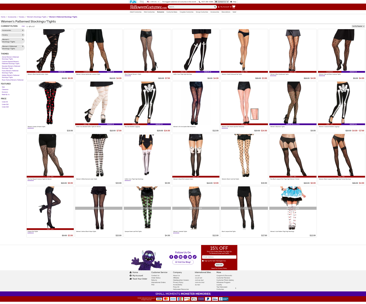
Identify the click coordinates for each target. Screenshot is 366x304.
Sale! (234, 12)
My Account (137, 275)
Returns (154, 280)
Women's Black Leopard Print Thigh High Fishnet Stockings (335, 179)
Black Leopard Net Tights (229, 231)
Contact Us (222, 2)
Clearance (5, 89)
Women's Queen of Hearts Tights (36, 126)
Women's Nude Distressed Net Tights (232, 74)
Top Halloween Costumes (222, 288)
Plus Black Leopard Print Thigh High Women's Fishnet (284, 179)
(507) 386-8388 (207, 2)
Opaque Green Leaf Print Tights (133, 231)
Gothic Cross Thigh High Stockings (182, 74)
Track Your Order (139, 279)
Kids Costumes (149, 12)
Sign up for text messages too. (215, 261)
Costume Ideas (172, 12)
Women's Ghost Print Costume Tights (183, 179)
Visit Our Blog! (184, 262)
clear (23, 26)
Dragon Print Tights (33, 231)
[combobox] (190, 7)
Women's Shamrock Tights (277, 126)
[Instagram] (185, 257)
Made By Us (6, 94)
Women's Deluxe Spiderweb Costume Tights (88, 74)
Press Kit (176, 287)
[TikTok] (195, 257)
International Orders (158, 282)
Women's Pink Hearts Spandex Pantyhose (233, 126)
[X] (176, 257)
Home (135, 272)
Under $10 (5, 104)
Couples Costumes (186, 12)
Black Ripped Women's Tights (133, 74)
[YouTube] (190, 257)
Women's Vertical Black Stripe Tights (86, 231)
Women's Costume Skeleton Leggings (329, 126)
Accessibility (177, 285)
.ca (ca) (197, 275)
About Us (176, 275)
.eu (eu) (197, 285)
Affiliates (176, 278)
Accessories (214, 12)
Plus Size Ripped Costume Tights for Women (40, 179)
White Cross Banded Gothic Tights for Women (88, 126)
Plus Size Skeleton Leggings (132, 126)
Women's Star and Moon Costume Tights (330, 74)
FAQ (152, 285)
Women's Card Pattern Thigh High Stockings (282, 231)
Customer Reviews (223, 278)
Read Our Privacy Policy (219, 268)
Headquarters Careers (181, 280)
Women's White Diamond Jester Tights (86, 179)
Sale (3, 87)
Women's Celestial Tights (180, 231)
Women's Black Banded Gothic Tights (38, 74)
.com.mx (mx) (199, 282)
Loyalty (219, 285)
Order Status (156, 278)
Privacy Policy (178, 282)
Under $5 (5, 102)
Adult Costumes (136, 12)
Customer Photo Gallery (225, 280)
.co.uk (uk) (198, 278)
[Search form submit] (215, 7)
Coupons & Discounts (224, 275)
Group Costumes (202, 12)
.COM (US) (153, 2)
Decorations (226, 12)
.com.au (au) (199, 280)
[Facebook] (171, 257)
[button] (224, 7)
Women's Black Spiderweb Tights (279, 74)
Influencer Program (223, 282)
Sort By (357, 26)
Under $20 (5, 107)
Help (234, 2)
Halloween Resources (181, 289)
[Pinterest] (181, 257)
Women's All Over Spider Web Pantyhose (184, 126)
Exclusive (160, 12)
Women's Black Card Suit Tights (230, 179)
